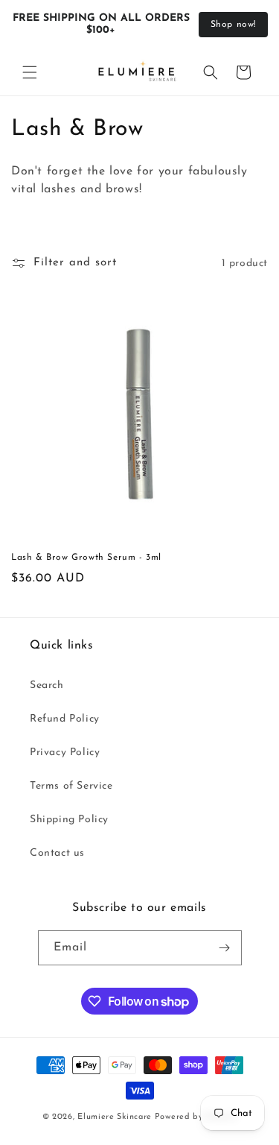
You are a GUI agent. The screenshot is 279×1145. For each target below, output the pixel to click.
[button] (29, 72)
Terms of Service (71, 786)
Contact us (57, 853)
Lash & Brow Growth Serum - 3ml (86, 557)
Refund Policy (65, 719)
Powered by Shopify (196, 1117)
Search (47, 685)
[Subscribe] (224, 947)
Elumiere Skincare (114, 1117)
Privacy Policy (65, 752)
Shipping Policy (69, 819)
